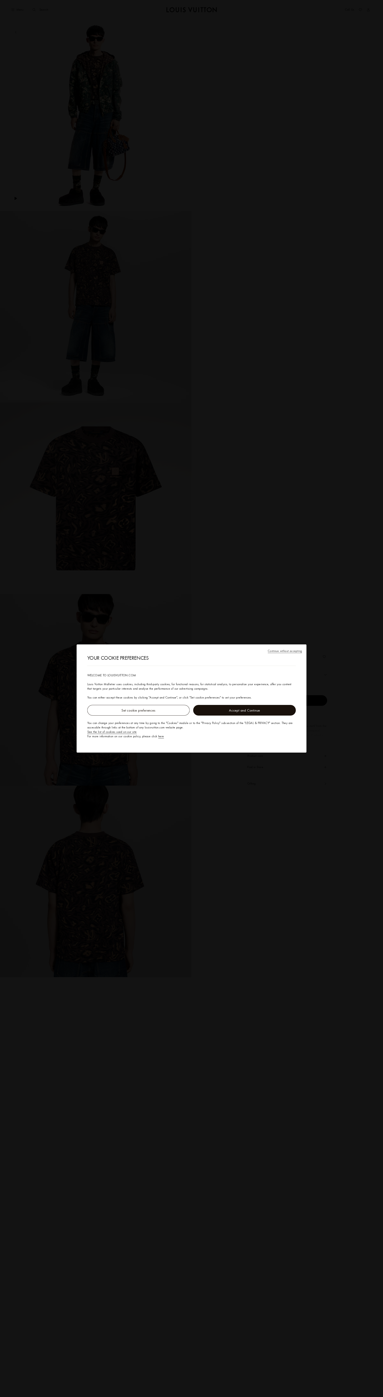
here (161, 736)
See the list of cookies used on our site (112, 732)
